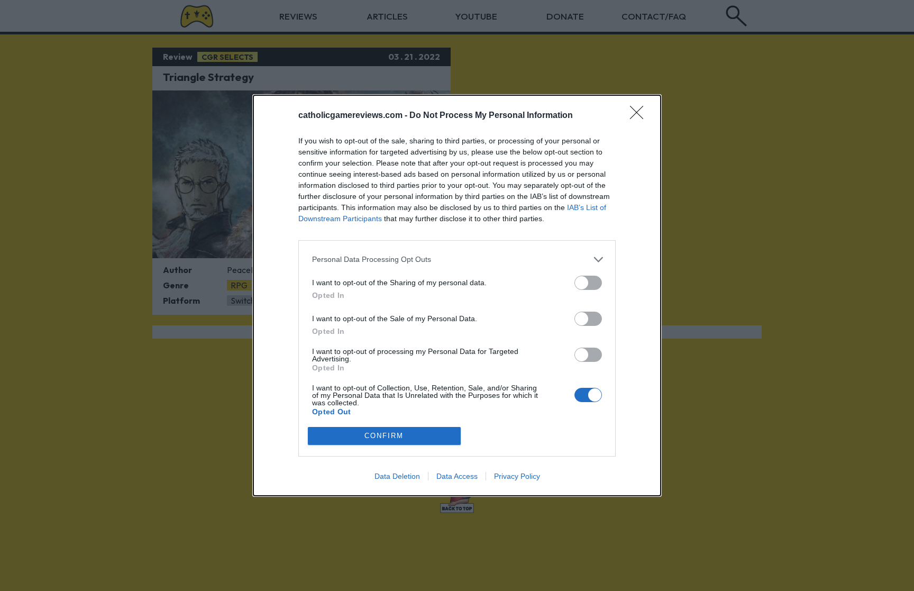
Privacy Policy (517, 476)
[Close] (640, 116)
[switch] (588, 283)
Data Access (457, 476)
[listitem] (457, 259)
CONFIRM (384, 436)
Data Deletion (397, 476)
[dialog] (457, 295)
